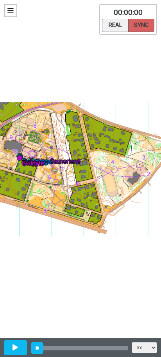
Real (115, 25)
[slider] (37, 348)
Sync (141, 25)
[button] (21, 159)
